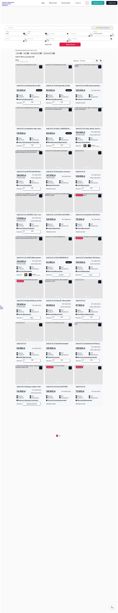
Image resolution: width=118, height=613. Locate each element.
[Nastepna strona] (101, 435)
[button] (15, 34)
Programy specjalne (103, 27)
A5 (33, 50)
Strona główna (18, 50)
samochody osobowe (25, 50)
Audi (31, 50)
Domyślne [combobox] (82, 60)
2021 (36, 50)
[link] (95, 90)
